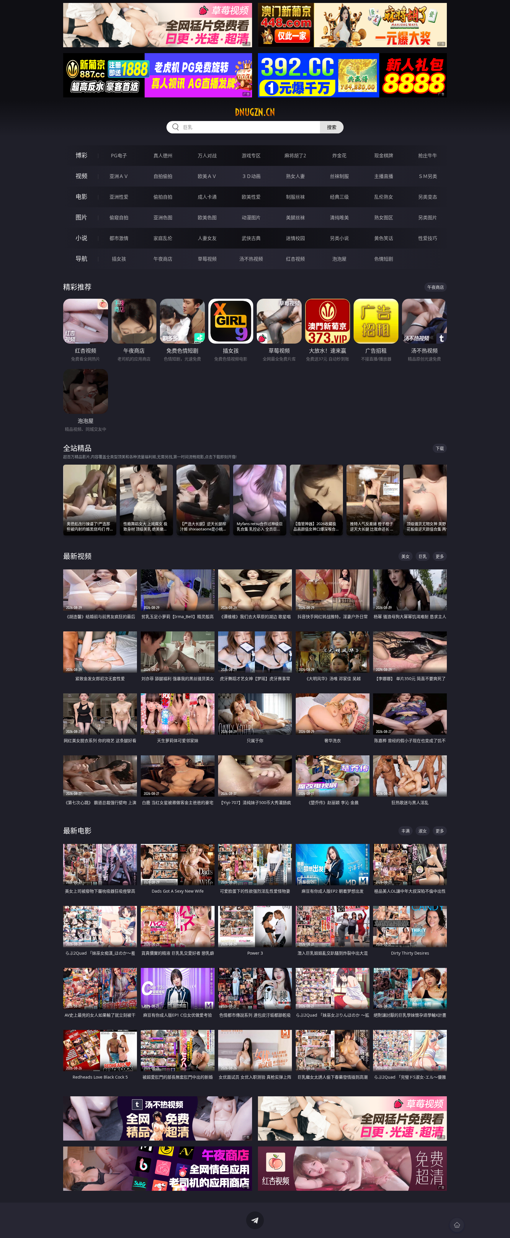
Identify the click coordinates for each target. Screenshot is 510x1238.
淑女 (423, 831)
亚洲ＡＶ (118, 176)
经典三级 (339, 197)
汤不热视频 (251, 259)
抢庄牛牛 (427, 155)
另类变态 (427, 197)
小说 (81, 238)
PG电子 (119, 155)
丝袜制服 (339, 176)
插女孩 (119, 259)
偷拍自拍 (162, 197)
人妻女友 (207, 238)
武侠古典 (251, 238)
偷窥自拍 (118, 217)
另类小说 (339, 238)
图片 (81, 217)
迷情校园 (295, 238)
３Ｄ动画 (251, 176)
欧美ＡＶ (207, 176)
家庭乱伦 (162, 238)
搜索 (331, 127)
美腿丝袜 (295, 217)
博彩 (81, 155)
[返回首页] (457, 1225)
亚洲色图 (162, 217)
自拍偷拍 (162, 176)
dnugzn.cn (255, 112)
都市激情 (118, 238)
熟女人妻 (295, 176)
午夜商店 (162, 259)
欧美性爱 (251, 197)
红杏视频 (295, 259)
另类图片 (427, 217)
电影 (81, 197)
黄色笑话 (383, 238)
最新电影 (77, 830)
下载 (440, 448)
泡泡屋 (339, 259)
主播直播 (383, 176)
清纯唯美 (339, 217)
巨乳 (423, 556)
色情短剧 (383, 259)
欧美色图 (207, 217)
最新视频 (77, 556)
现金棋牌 (383, 155)
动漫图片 (251, 217)
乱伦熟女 (383, 197)
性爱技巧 (427, 238)
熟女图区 (383, 217)
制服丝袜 (295, 197)
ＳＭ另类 (427, 176)
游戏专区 (251, 155)
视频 (81, 176)
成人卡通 (207, 197)
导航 (81, 259)
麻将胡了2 (295, 155)
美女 (405, 556)
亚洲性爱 (118, 197)
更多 (440, 556)
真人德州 (162, 155)
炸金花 (339, 155)
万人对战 (207, 155)
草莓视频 (207, 259)
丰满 (405, 831)
